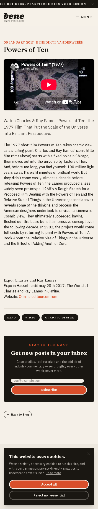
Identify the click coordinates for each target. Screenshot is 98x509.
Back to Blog (20, 414)
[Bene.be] (14, 17)
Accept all (49, 484)
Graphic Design (60, 317)
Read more (53, 473)
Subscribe (49, 390)
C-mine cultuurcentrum (38, 296)
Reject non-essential (49, 495)
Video (30, 317)
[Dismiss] (89, 454)
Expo (11, 317)
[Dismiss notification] (92, 4)
